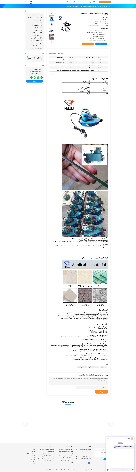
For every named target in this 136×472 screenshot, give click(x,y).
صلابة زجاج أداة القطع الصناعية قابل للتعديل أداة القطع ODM (65, 456)
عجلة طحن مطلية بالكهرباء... (34, 17)
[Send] (108, 469)
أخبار (34, 457)
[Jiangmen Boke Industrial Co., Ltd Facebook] (89, 463)
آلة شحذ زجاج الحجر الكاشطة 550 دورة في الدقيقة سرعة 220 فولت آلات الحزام (79, 431)
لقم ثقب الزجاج (37, 27)
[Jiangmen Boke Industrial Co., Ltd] (31, 2)
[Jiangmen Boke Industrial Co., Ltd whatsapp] (38, 77)
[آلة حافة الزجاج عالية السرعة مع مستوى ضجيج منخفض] (28, 58)
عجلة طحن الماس (37, 15)
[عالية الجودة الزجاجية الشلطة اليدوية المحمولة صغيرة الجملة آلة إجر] (36, 419)
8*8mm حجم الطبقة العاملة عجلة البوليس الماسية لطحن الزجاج (47, 454)
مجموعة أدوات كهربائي (36, 37)
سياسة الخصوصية (31, 463)
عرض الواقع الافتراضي (30, 453)
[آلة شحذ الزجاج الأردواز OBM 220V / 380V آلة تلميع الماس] (58, 419)
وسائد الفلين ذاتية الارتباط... (35, 48)
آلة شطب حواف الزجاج (82, 367)
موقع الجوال (32, 461)
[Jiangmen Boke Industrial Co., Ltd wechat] (35, 77)
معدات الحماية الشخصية (35, 43)
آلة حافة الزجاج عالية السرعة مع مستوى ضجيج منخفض (38, 58)
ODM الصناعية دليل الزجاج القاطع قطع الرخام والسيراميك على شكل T (66, 451)
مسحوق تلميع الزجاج (36, 40)
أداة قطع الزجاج (37, 30)
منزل (34, 449)
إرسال (101, 392)
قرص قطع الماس (37, 45)
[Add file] (133, 469)
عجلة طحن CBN (37, 20)
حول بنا (34, 455)
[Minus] (108, 438)
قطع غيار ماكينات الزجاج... (35, 32)
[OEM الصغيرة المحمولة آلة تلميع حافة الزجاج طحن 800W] (100, 419)
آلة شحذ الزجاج (37, 35)
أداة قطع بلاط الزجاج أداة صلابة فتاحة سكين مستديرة (66, 461)
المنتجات (33, 451)
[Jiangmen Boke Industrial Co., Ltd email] (42, 77)
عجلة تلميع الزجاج (37, 25)
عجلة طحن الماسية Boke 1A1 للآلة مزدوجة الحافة (47, 450)
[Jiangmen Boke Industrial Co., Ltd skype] (31, 77)
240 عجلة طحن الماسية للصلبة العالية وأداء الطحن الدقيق (47, 459)
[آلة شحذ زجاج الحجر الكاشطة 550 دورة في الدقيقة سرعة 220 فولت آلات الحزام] (79, 419)
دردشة (34, 81)
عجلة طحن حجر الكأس (93, 367)
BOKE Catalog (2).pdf (93, 25)
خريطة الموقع (32, 459)
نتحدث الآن (105, 1)
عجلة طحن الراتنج (37, 22)
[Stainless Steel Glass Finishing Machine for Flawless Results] (67, 24)
